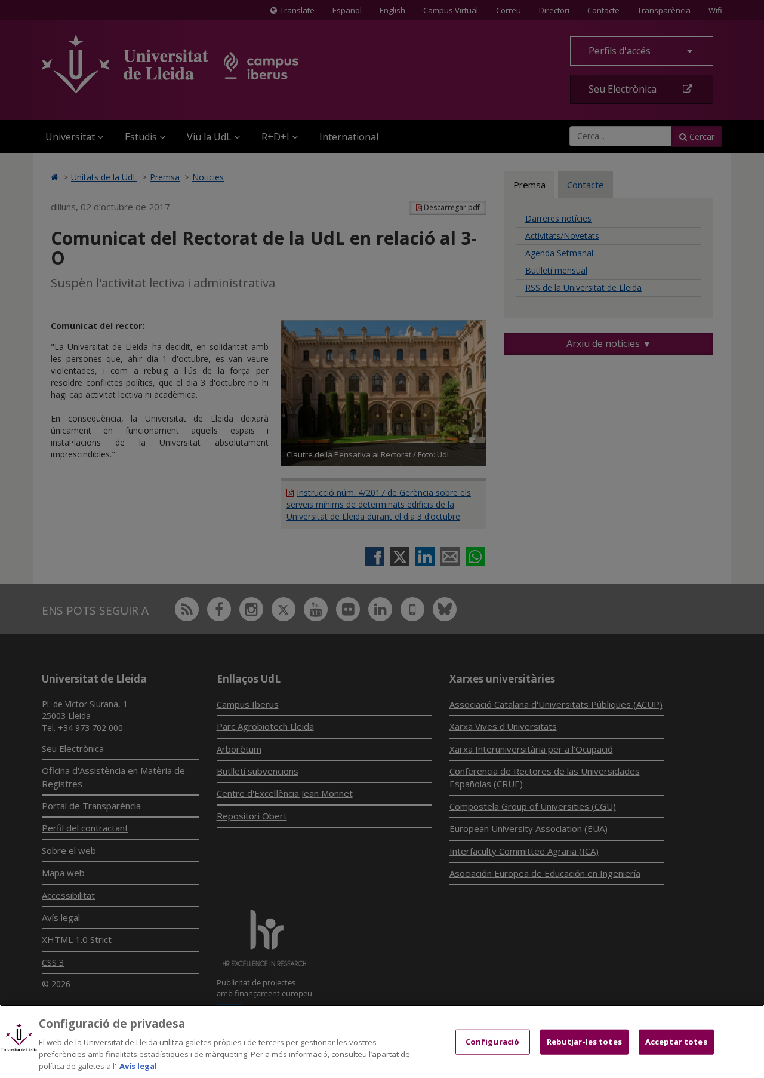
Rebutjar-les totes (584, 1041)
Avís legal (138, 1065)
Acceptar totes (676, 1041)
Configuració (493, 1041)
